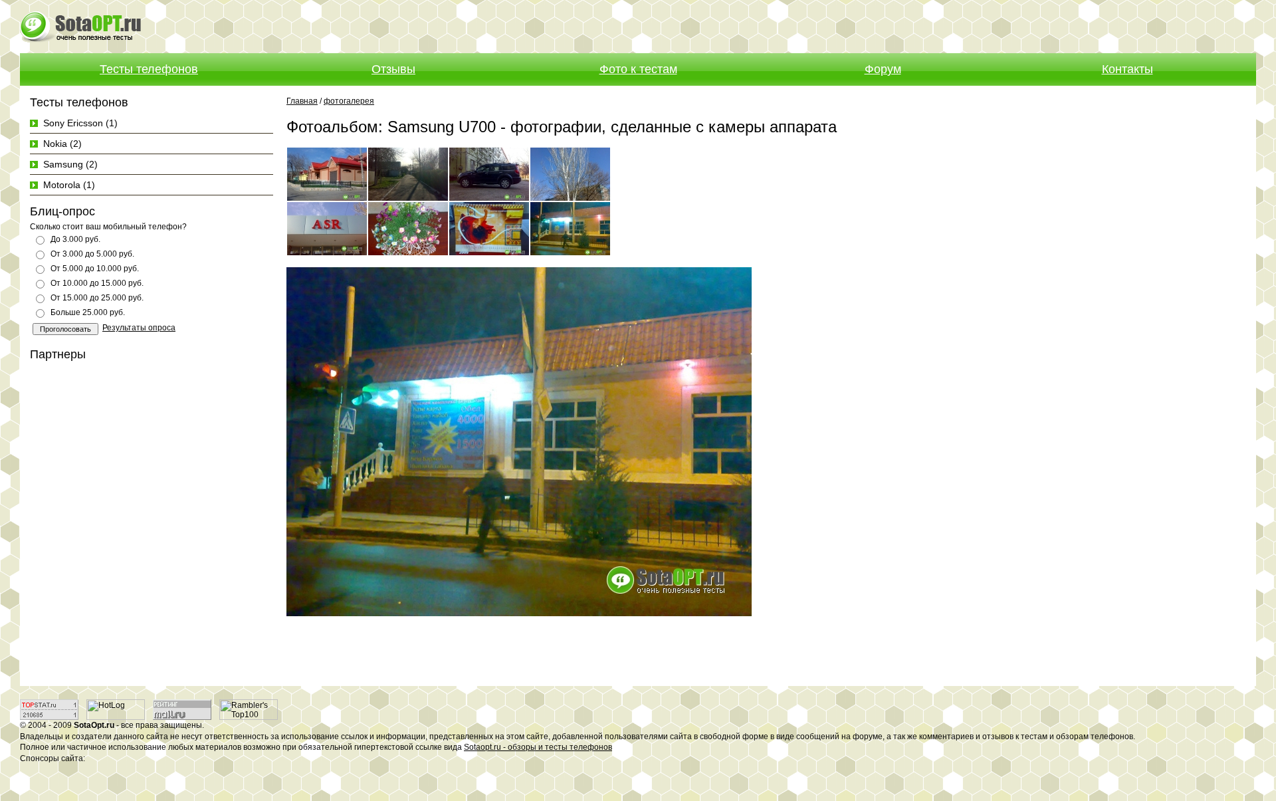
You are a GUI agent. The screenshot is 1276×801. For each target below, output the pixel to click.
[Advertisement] (1100, 27)
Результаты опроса (138, 327)
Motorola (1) (69, 184)
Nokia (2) (62, 143)
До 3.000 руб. (75, 239)
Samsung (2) (70, 164)
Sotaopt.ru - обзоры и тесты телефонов (538, 747)
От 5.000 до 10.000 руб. (95, 268)
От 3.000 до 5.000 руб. (92, 254)
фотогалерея (349, 101)
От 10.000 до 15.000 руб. (97, 283)
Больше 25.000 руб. (88, 312)
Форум (883, 69)
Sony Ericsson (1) (80, 123)
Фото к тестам (638, 69)
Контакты (1127, 69)
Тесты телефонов (149, 69)
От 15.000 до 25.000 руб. (97, 297)
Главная (302, 101)
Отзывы (393, 69)
